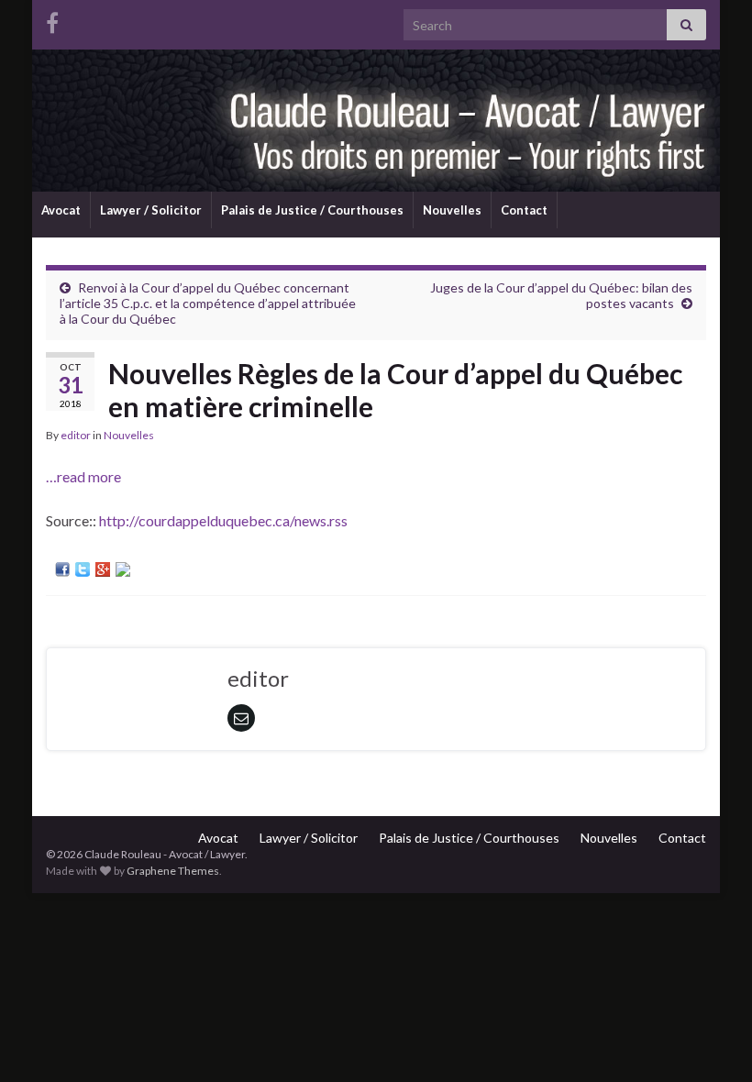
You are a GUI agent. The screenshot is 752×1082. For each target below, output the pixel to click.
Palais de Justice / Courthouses (312, 210)
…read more (83, 476)
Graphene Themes (173, 871)
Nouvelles (452, 210)
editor (76, 435)
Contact (524, 210)
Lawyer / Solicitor (151, 210)
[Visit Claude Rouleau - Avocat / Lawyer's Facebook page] (52, 19)
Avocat (61, 210)
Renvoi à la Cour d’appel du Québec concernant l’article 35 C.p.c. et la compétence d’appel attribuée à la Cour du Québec (208, 303)
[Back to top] (711, 1041)
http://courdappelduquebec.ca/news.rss (223, 520)
